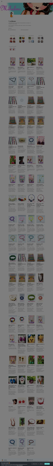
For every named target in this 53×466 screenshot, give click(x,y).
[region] (26, 464)
